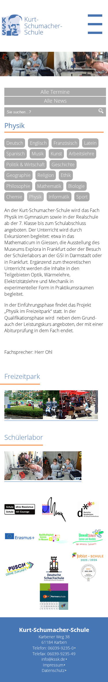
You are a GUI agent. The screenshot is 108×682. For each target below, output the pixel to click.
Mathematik (49, 186)
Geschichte (63, 164)
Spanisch (15, 153)
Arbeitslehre (81, 153)
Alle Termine (55, 91)
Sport (82, 197)
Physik (35, 197)
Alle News (55, 100)
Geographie (18, 175)
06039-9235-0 (61, 648)
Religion (45, 175)
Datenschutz (53, 670)
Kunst (56, 153)
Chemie (14, 197)
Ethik (66, 175)
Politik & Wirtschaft (25, 164)
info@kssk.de (53, 659)
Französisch (65, 143)
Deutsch (14, 143)
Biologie (76, 186)
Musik (38, 153)
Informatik (59, 197)
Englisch (38, 143)
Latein (90, 143)
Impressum (53, 665)
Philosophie (18, 186)
